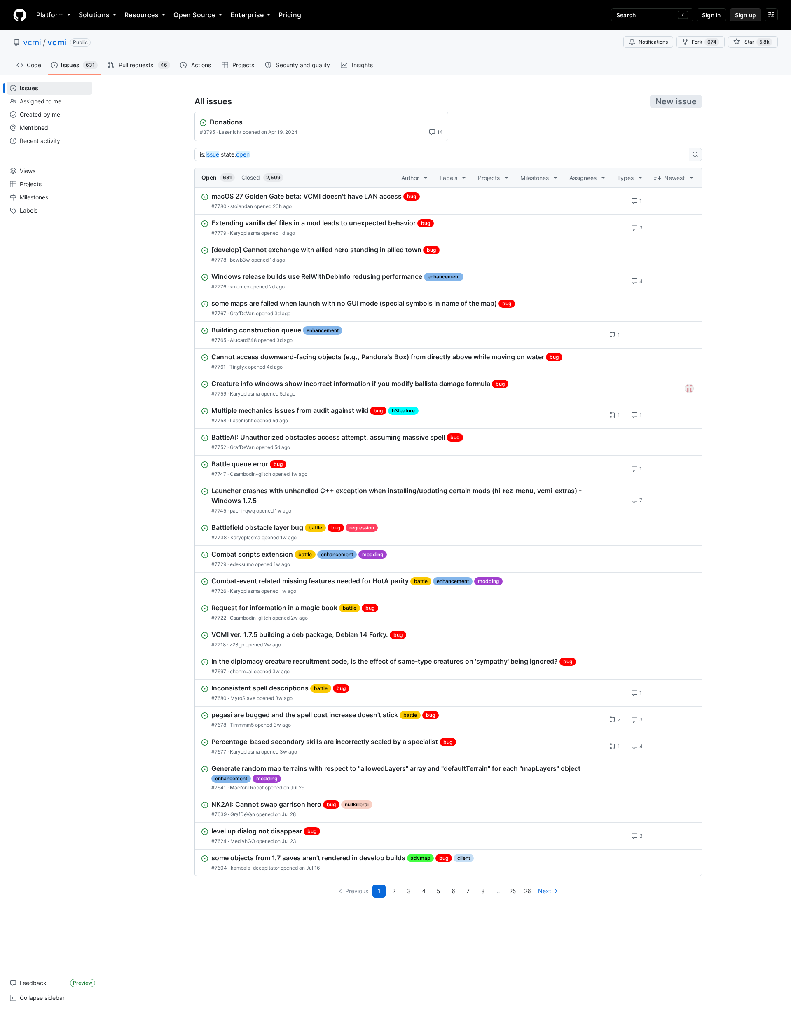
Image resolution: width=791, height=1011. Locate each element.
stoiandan (241, 206)
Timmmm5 (242, 725)
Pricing (289, 15)
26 (527, 890)
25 (512, 890)
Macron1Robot (247, 787)
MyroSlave (242, 698)
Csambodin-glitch (250, 474)
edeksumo (242, 564)
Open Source (194, 15)
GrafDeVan (242, 313)
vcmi (32, 42)
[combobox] (444, 154)
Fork (704, 42)
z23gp (236, 644)
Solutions (94, 15)
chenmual (241, 671)
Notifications (653, 42)
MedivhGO (242, 841)
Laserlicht (230, 132)
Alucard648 (243, 340)
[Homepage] (19, 14)
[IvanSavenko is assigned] (689, 388)
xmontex (239, 286)
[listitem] (448, 201)
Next (544, 890)
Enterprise (247, 15)
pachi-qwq (242, 511)
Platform (50, 15)
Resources (141, 15)
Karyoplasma (245, 233)
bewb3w (240, 260)
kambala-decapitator (255, 868)
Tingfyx (238, 367)
